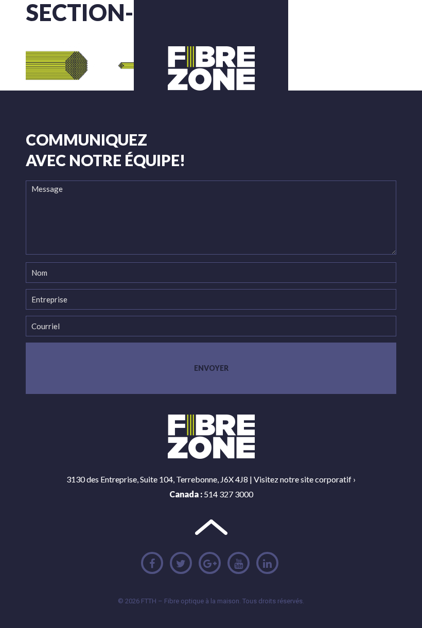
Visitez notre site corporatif (302, 479)
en (373, 46)
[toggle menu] (348, 48)
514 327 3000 (228, 494)
